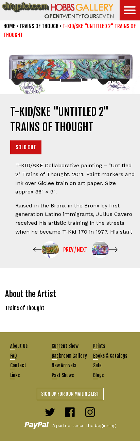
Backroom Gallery (69, 356)
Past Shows (63, 375)
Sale (97, 365)
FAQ (13, 356)
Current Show (65, 346)
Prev (68, 249)
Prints (99, 346)
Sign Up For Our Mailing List (70, 394)
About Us (19, 346)
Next (82, 249)
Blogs (98, 375)
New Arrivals (64, 365)
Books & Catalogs (110, 356)
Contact (18, 365)
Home (9, 26)
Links (15, 375)
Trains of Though (38, 26)
